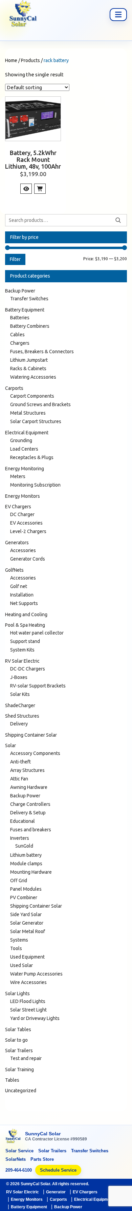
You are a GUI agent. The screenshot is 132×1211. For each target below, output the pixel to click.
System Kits (22, 649)
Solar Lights (17, 993)
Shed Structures (22, 716)
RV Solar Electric (22, 661)
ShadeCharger (20, 705)
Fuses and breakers (30, 829)
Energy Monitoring (24, 468)
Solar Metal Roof (27, 931)
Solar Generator (26, 923)
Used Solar (21, 965)
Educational (22, 821)
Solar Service (19, 1150)
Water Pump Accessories (36, 974)
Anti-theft (20, 761)
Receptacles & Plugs (31, 457)
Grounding (21, 440)
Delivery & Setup (28, 812)
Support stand (25, 641)
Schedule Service (58, 1170)
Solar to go (16, 1040)
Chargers (19, 343)
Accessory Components (35, 753)
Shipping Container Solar (31, 735)
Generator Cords (27, 559)
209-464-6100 (18, 1170)
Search (118, 220)
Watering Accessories (33, 377)
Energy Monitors (22, 496)
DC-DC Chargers (27, 668)
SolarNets (15, 1159)
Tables (12, 1080)
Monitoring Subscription (35, 485)
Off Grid (18, 880)
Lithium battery (26, 855)
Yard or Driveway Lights (35, 1018)
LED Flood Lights (27, 1001)
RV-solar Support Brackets (38, 685)
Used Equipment (27, 957)
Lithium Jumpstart (29, 360)
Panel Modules (26, 889)
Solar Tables (18, 1029)
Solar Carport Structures (35, 421)
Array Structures (27, 770)
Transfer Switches (29, 298)
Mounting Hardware (31, 872)
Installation (22, 595)
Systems (19, 940)
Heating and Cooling (26, 614)
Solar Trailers (19, 1050)
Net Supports (24, 603)
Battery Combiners (29, 326)
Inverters (19, 838)
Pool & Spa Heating (25, 625)
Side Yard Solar (26, 914)
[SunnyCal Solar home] (13, 1136)
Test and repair (26, 1058)
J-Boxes (18, 677)
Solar (10, 745)
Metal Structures (28, 413)
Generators (17, 542)
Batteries (19, 317)
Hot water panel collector (37, 633)
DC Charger (22, 514)
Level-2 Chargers (28, 531)
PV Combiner (23, 897)
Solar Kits (20, 694)
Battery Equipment (24, 310)
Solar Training (19, 1069)
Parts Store (42, 1159)
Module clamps (26, 863)
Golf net (18, 586)
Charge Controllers (30, 804)
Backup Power (20, 291)
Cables (17, 334)
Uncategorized (20, 1090)
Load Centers (24, 449)
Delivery (19, 723)
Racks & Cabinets (28, 368)
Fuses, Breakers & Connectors (42, 351)
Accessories (23, 550)
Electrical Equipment (26, 432)
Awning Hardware (28, 787)
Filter (15, 259)
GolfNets (14, 570)
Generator (56, 1192)
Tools (16, 948)
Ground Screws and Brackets (40, 404)
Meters (17, 476)
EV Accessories (26, 523)
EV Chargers (18, 506)
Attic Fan (19, 778)
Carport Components (32, 396)
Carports (14, 388)
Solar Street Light (28, 1010)
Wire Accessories (28, 982)
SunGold (24, 846)
